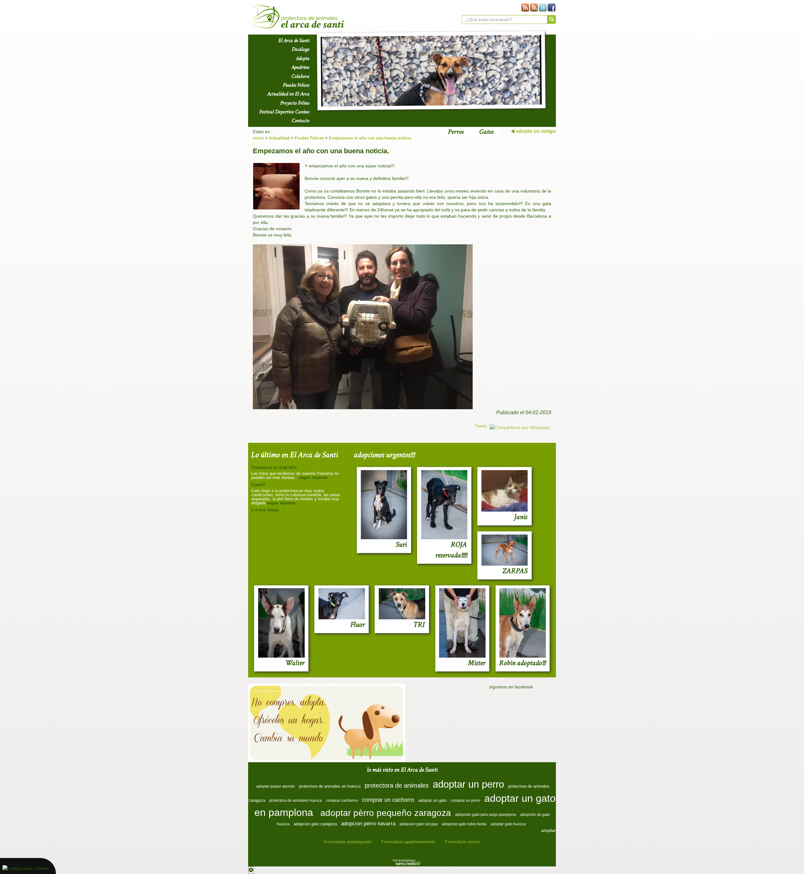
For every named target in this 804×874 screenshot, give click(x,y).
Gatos (486, 131)
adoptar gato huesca (508, 824)
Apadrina (300, 67)
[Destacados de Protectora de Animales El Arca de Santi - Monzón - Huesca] (431, 70)
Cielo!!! (258, 484)
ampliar (548, 830)
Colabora (300, 76)
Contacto (300, 120)
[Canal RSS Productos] (525, 7)
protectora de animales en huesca (330, 786)
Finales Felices (296, 85)
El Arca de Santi (293, 40)
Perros (456, 131)
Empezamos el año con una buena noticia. (370, 138)
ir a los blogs (265, 509)
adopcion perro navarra (368, 823)
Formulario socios (462, 841)
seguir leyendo (313, 477)
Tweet (481, 425)
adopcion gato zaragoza (315, 824)
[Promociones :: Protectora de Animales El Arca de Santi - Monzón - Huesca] (326, 723)
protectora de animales (397, 785)
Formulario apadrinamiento (408, 841)
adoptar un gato (432, 800)
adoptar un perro (468, 784)
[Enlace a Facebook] (551, 7)
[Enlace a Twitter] (542, 7)
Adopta (302, 58)
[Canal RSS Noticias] (534, 7)
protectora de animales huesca (295, 800)
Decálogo (300, 49)
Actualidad (279, 138)
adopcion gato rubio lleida (464, 824)
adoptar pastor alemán (275, 786)
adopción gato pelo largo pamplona (485, 814)
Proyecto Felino (294, 103)
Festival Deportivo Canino (284, 111)
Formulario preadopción (348, 841)
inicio (258, 138)
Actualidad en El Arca (288, 93)
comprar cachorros (342, 800)
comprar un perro (465, 800)
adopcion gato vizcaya (418, 824)
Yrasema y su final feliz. (274, 467)
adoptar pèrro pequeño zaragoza (385, 813)
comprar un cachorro (388, 800)
